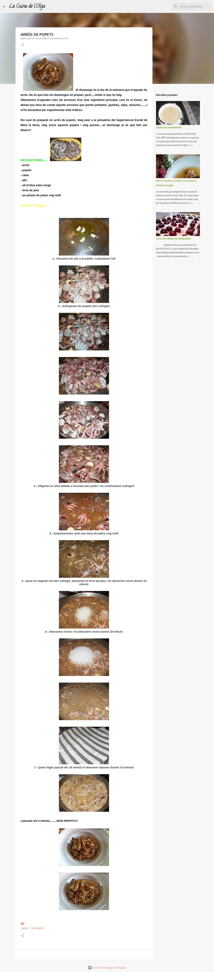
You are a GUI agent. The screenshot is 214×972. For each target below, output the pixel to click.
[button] (22, 45)
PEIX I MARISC (37, 928)
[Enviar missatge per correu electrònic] (22, 925)
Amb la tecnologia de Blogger (109, 967)
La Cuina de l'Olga (27, 6)
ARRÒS (25, 928)
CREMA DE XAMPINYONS (169, 127)
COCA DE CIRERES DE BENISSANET (174, 238)
